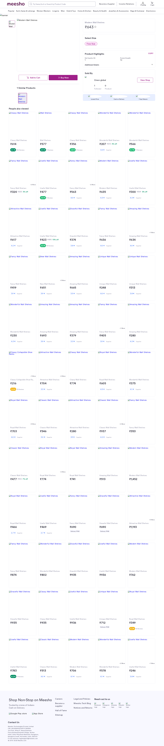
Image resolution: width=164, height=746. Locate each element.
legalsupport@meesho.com (28, 738)
